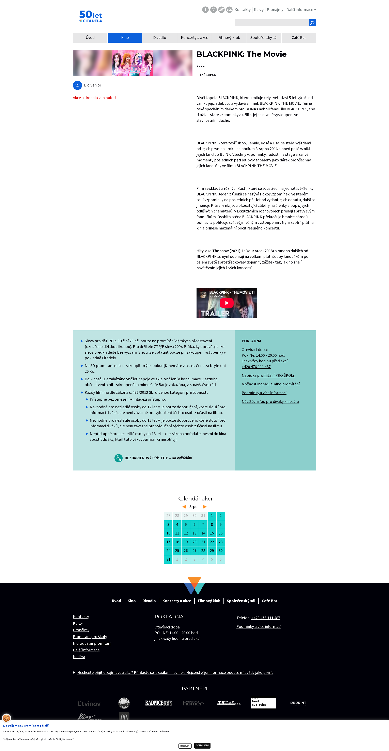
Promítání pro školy (90, 637)
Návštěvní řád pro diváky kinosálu (270, 401)
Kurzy (78, 623)
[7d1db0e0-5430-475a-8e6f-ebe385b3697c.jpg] (132, 63)
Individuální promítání (92, 643)
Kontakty (81, 617)
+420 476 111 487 (256, 367)
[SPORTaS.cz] (221, 9)
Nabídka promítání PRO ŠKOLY (268, 375)
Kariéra (79, 657)
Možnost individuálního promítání (271, 384)
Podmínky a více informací (264, 393)
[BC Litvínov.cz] (229, 9)
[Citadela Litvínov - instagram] (213, 9)
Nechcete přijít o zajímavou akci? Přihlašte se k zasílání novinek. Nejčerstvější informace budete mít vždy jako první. (175, 672)
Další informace (86, 650)
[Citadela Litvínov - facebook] (205, 9)
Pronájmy (81, 630)
